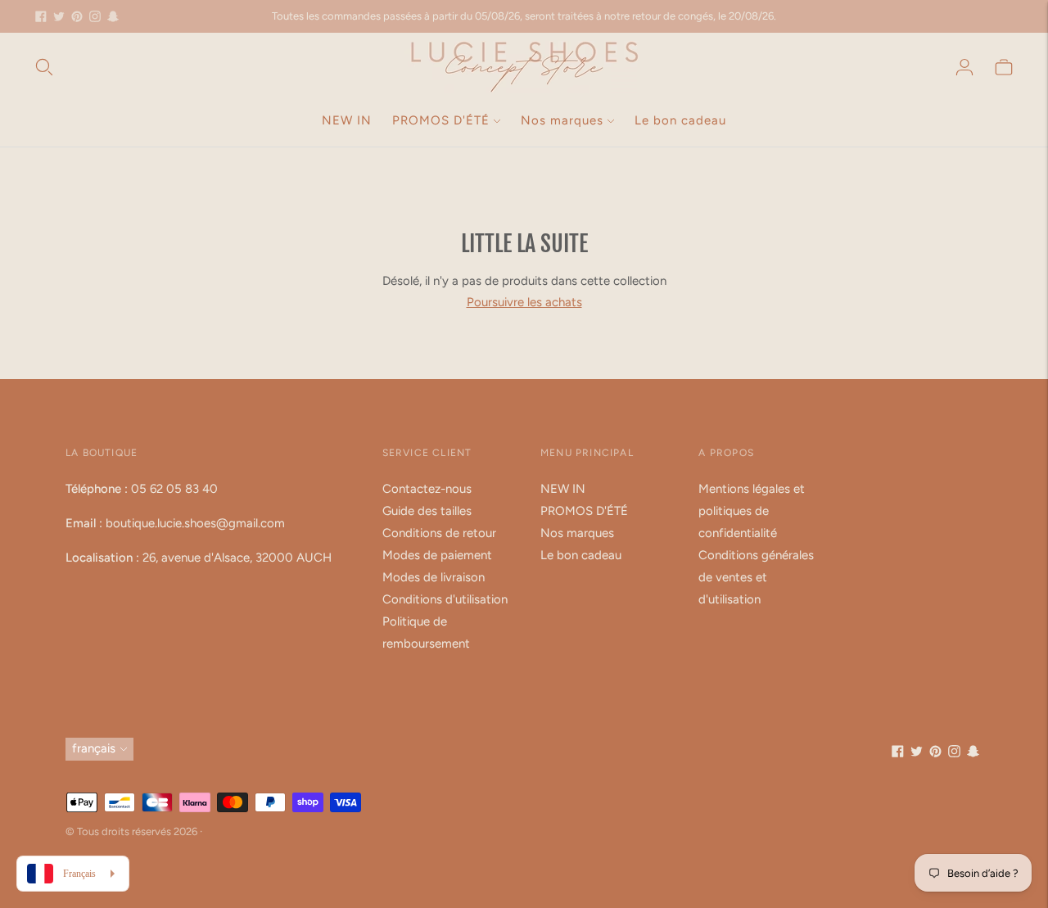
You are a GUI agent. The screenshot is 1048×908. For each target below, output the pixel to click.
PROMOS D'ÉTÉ (441, 120)
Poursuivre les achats (524, 302)
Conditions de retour (439, 533)
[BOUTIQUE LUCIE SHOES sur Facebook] (41, 16)
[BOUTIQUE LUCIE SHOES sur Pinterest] (77, 16)
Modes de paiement (437, 555)
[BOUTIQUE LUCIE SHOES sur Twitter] (59, 16)
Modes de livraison (433, 577)
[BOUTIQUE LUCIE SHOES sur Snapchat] (113, 16)
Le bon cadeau (680, 120)
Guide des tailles (427, 511)
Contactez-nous (427, 488)
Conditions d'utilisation (445, 599)
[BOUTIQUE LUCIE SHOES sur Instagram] (95, 16)
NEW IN (347, 120)
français (93, 748)
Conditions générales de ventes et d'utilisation (756, 577)
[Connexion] (964, 67)
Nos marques (562, 120)
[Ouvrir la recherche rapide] (44, 67)
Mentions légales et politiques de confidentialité (751, 510)
